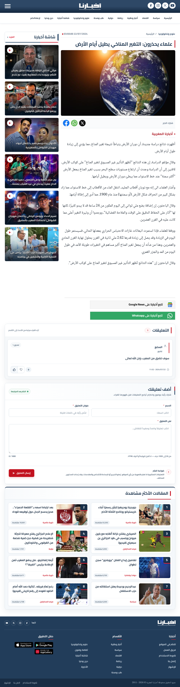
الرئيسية (168, 18)
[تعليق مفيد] (14, 369)
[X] (13, 623)
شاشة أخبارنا (63, 18)
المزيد (11, 37)
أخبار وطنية (132, 18)
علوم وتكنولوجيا (81, 18)
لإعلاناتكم (35, 18)
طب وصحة (99, 18)
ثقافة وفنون (81, 650)
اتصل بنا (16, 682)
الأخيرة (84, 667)
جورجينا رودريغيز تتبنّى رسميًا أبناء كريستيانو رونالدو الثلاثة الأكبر (117, 509)
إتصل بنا (172, 661)
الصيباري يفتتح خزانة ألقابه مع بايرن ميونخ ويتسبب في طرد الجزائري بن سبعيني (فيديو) (115, 538)
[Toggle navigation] (8, 6)
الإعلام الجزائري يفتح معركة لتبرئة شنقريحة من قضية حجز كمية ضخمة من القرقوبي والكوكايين (33, 538)
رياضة (120, 18)
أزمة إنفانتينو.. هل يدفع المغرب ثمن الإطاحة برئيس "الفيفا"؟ (32, 562)
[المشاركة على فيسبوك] (66, 123)
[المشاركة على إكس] (82, 123)
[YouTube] (6, 623)
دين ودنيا (48, 18)
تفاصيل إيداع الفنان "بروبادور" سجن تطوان (115, 562)
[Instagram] (20, 623)
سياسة (156, 18)
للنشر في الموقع (167, 644)
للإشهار (172, 667)
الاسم (167, 405)
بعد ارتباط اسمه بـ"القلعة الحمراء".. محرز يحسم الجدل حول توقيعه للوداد (32, 509)
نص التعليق (164, 421)
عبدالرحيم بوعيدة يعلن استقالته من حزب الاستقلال (115, 588)
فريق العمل (169, 650)
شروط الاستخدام (167, 655)
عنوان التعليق (81, 405)
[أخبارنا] (167, 623)
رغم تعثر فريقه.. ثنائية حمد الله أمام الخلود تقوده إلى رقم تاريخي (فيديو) (33, 588)
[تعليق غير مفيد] (21, 369)
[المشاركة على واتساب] (74, 123)
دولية (110, 18)
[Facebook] (27, 623)
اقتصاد (145, 18)
